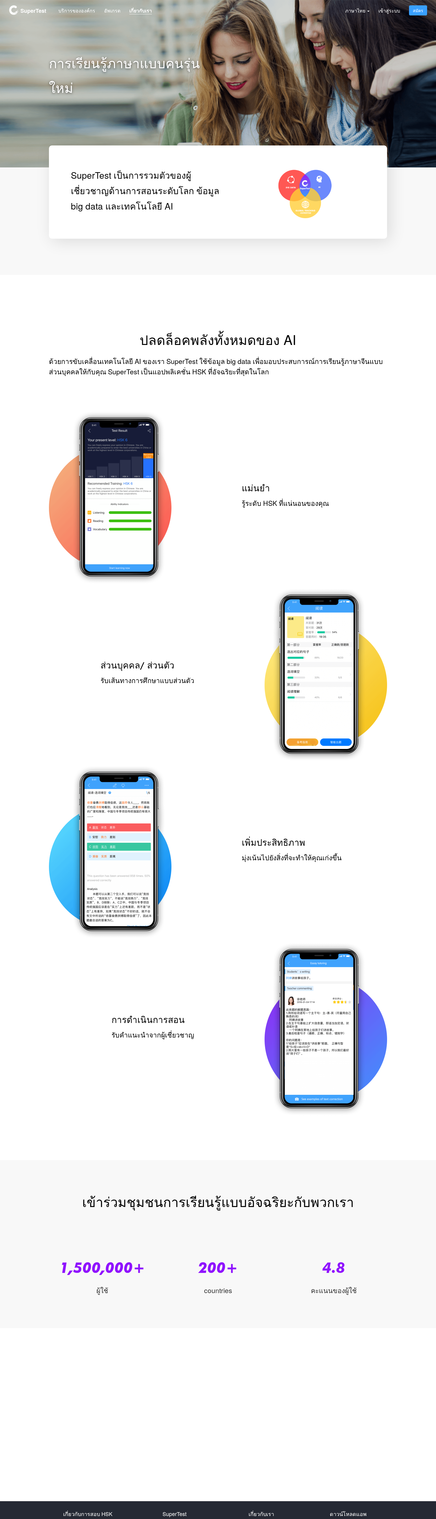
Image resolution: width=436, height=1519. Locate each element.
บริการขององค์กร (76, 10)
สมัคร (418, 10)
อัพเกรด (112, 10)
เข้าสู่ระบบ (389, 10)
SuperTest (32, 11)
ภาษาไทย (356, 10)
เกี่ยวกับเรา (140, 10)
